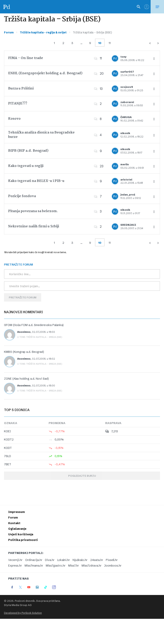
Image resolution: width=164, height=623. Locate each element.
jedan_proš (127, 194)
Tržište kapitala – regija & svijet (43, 32)
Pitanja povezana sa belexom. (33, 211)
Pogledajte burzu (82, 475)
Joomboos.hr (112, 565)
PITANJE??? (17, 103)
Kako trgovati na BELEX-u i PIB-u (36, 181)
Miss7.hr (73, 565)
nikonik (125, 133)
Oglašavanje (17, 529)
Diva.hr (49, 560)
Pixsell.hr (112, 560)
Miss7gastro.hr (55, 565)
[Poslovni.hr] (6, 6)
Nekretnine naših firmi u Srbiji (33, 226)
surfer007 (127, 71)
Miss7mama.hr (34, 565)
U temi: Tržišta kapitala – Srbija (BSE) (39, 337)
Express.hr (15, 565)
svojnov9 (126, 86)
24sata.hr (96, 560)
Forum (9, 32)
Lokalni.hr (63, 560)
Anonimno (24, 331)
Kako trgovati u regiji (25, 166)
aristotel (126, 179)
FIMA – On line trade (25, 58)
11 (110, 43)
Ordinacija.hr (33, 560)
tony (123, 56)
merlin (124, 164)
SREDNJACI (128, 224)
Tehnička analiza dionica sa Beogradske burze (41, 135)
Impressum (16, 512)
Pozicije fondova (22, 196)
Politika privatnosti (23, 540)
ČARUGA (126, 117)
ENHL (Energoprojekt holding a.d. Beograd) (45, 73)
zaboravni (127, 102)
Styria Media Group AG (18, 605)
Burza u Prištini (21, 88)
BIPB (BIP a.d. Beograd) (28, 150)
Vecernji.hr (15, 560)
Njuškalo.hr (80, 560)
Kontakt (14, 523)
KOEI (7, 431)
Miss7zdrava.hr (91, 565)
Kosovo (14, 118)
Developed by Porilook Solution (23, 612)
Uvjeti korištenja (20, 534)
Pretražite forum (22, 297)
